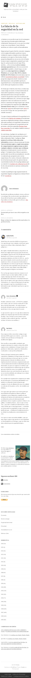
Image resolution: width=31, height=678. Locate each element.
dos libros (11, 456)
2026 (2, 543)
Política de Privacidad (19, 674)
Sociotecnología (5, 519)
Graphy (23, 667)
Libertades (4, 23)
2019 (2, 569)
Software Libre (20, 23)
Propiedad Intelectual (6, 522)
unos (9, 108)
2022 (2, 558)
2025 (2, 547)
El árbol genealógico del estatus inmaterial (17, 631)
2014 (2, 587)
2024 (2, 551)
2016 (2, 580)
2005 (2, 619)
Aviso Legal (7, 674)
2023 (2, 554)
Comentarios (6, 483)
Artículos (5, 480)
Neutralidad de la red (6, 529)
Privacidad (12, 23)
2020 (2, 565)
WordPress (13, 667)
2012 (2, 594)
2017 (2, 576)
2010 (2, 601)
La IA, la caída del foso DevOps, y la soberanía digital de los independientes (14, 643)
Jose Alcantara (11, 296)
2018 (2, 572)
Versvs (17, 665)
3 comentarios (5, 34)
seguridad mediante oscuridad (15, 77)
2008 (2, 609)
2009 (2, 605)
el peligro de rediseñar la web (18, 164)
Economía (3, 515)
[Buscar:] (29, 17)
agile (8, 451)
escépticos (8, 176)
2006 (2, 616)
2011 (2, 598)
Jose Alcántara (9, 448)
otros (25, 108)
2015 (2, 583)
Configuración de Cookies (21, 676)
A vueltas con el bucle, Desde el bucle (19, 635)
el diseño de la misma (14, 118)
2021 (2, 561)
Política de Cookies (6, 676)
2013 (2, 590)
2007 (2, 612)
